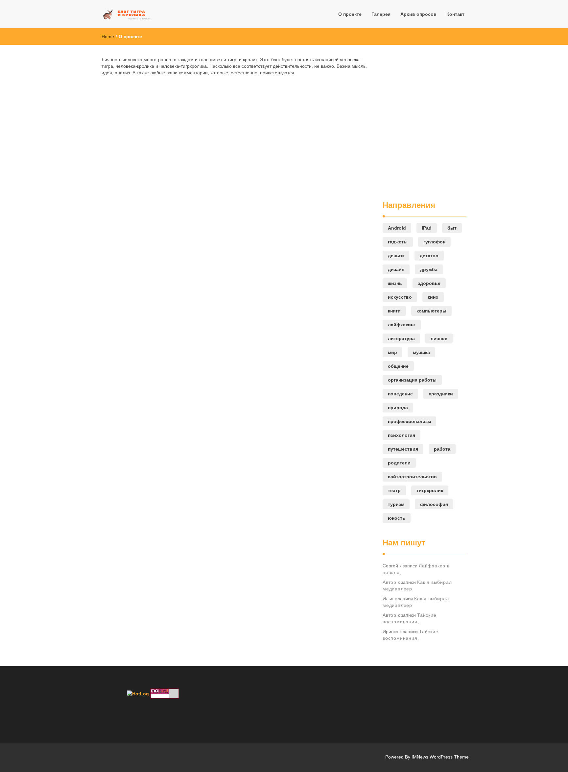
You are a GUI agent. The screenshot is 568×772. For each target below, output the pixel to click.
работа (442, 449)
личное (439, 338)
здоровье (429, 283)
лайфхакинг (401, 324)
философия (434, 504)
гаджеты (398, 241)
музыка (421, 352)
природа (398, 407)
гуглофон (434, 241)
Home (108, 36)
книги (394, 310)
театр (394, 490)
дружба (429, 269)
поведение (400, 393)
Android (397, 228)
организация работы (412, 380)
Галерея (380, 14)
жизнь (395, 283)
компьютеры (431, 310)
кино (433, 297)
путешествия (403, 449)
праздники (441, 393)
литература (401, 338)
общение (398, 366)
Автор (389, 582)
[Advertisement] (422, 122)
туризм (396, 504)
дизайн (396, 269)
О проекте (350, 14)
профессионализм (409, 421)
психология (401, 435)
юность (396, 518)
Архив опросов (418, 14)
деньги (396, 255)
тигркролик (429, 490)
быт (452, 228)
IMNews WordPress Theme (440, 757)
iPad (427, 228)
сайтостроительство (412, 476)
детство (429, 255)
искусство (400, 297)
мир (392, 352)
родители (399, 462)
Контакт (455, 14)
